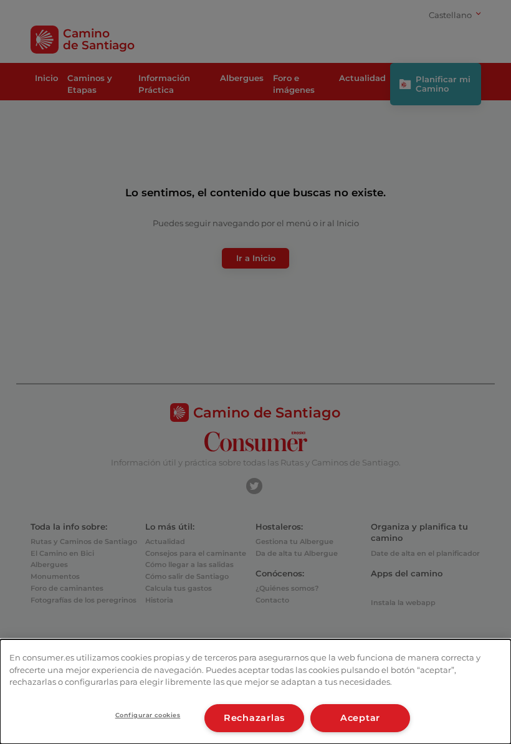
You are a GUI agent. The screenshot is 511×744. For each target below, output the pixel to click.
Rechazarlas (254, 717)
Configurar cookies (148, 715)
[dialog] (255, 691)
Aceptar (360, 717)
